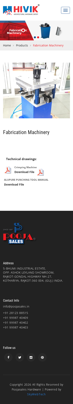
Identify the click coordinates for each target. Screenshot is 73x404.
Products (22, 45)
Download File (24, 172)
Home (7, 45)
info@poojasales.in (16, 306)
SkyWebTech (36, 394)
